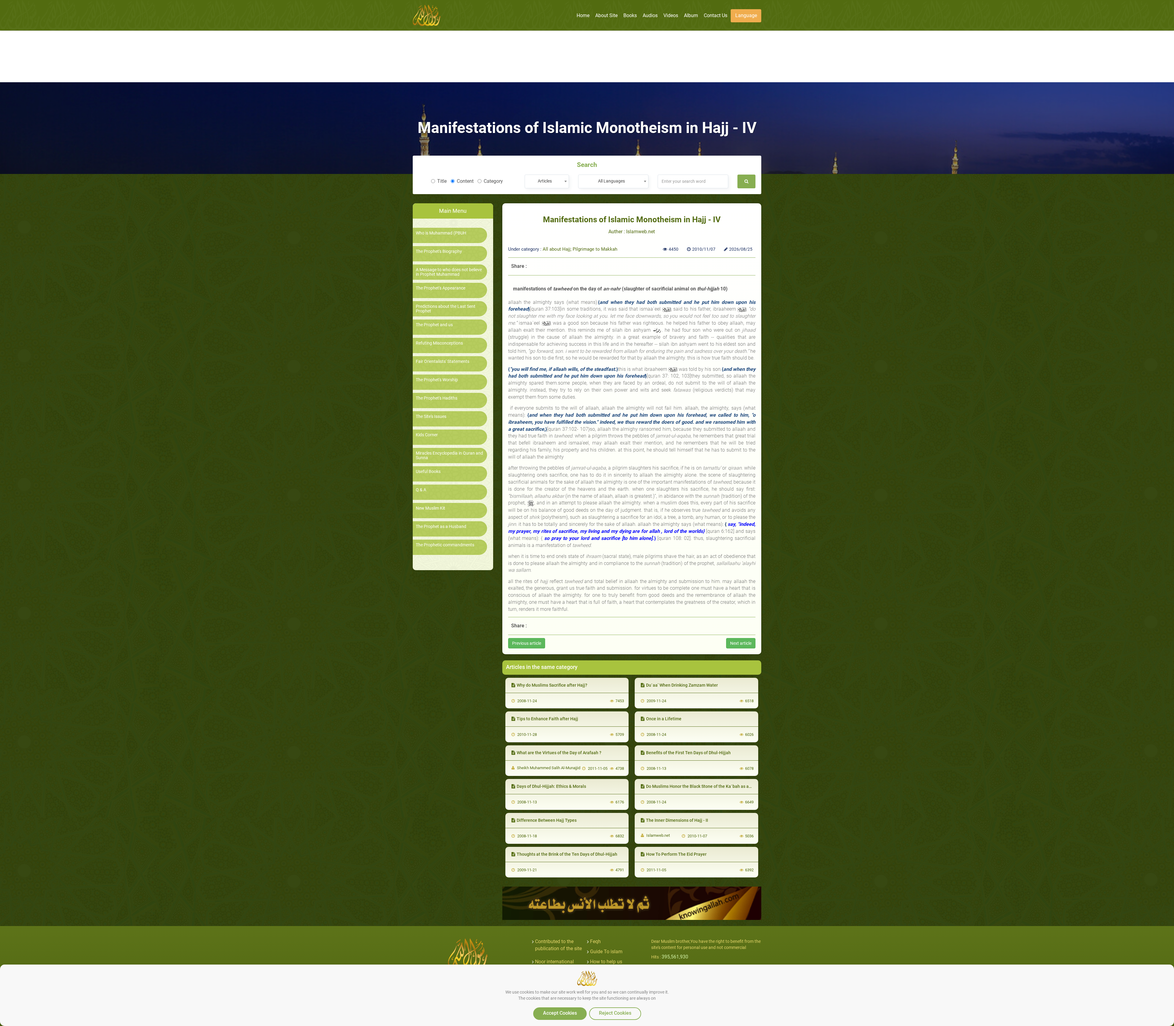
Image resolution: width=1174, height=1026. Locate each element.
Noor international (554, 962)
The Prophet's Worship (437, 380)
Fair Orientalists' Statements (442, 361)
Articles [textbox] (545, 181)
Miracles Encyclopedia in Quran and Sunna (449, 455)
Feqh (595, 941)
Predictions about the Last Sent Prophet (445, 308)
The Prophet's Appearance (440, 288)
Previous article (526, 643)
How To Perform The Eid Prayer (676, 854)
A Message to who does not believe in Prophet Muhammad (449, 272)
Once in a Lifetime (663, 718)
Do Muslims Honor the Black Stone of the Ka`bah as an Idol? (704, 786)
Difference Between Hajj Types (547, 820)
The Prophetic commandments (445, 545)
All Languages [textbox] (611, 181)
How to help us (606, 962)
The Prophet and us (434, 325)
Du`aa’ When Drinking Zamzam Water (682, 685)
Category (493, 181)
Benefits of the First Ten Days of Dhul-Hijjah (688, 752)
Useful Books (428, 471)
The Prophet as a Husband (441, 526)
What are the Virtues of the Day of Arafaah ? (559, 752)
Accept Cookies (560, 1013)
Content (465, 181)
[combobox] (547, 181)
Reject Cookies (615, 1013)
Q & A (421, 490)
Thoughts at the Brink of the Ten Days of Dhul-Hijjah (567, 854)
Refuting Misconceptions (439, 343)
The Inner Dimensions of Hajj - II (677, 820)
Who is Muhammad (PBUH (441, 233)
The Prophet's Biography (439, 251)
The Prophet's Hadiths (436, 398)
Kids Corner (427, 435)
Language (746, 15)
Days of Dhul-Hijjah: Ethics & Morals (551, 786)
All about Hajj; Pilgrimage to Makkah (580, 249)
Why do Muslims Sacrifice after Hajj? (552, 685)
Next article (740, 643)
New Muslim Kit (430, 508)
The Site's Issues (431, 416)
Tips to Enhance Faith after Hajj (547, 718)
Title (442, 181)
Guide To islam (606, 951)
